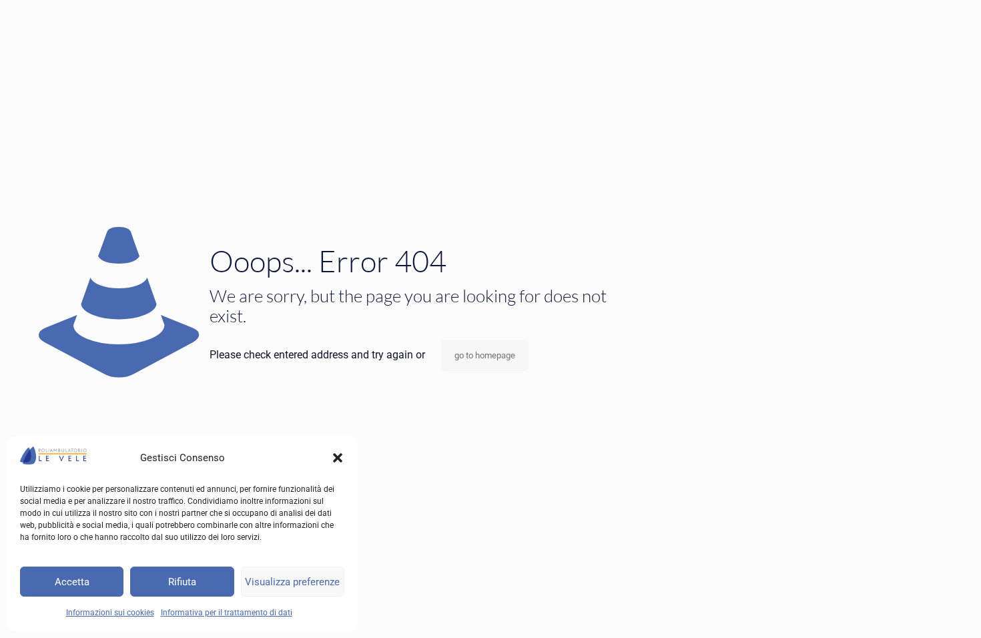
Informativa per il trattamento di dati (226, 612)
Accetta (72, 582)
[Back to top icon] (917, 611)
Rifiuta (182, 582)
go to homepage (484, 355)
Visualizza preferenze (292, 582)
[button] (337, 457)
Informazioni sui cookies (110, 612)
